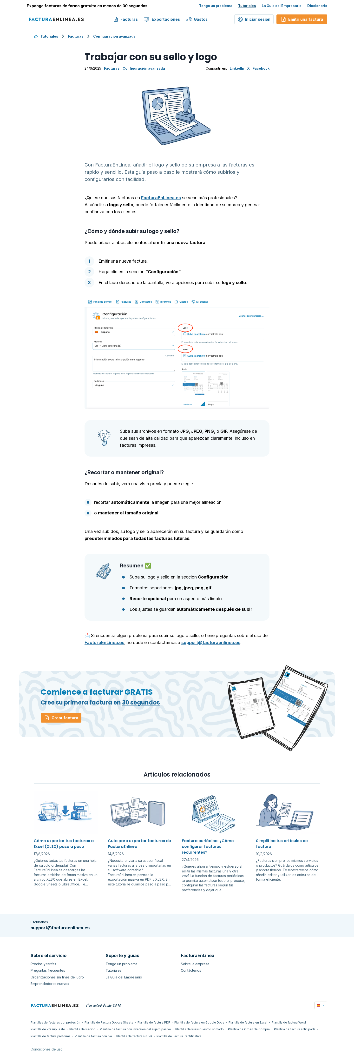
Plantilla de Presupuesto (48, 1029)
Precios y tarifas (43, 964)
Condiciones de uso (47, 1049)
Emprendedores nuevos (50, 984)
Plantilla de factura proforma (51, 1036)
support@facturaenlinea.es (210, 642)
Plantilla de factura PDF (154, 1022)
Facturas (129, 19)
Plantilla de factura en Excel (248, 1022)
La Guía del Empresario (282, 6)
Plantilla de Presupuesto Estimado (199, 1029)
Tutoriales (247, 6)
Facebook (261, 68)
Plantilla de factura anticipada (294, 1029)
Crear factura (65, 717)
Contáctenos (191, 970)
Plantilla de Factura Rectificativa (179, 1036)
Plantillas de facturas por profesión (55, 1022)
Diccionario (317, 6)
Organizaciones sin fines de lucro (57, 977)
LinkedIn (237, 68)
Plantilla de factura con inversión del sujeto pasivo (135, 1029)
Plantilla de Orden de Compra (249, 1029)
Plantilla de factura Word (289, 1022)
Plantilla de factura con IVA (93, 1036)
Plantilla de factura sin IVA (134, 1036)
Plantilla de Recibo (82, 1029)
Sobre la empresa (195, 964)
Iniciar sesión (257, 19)
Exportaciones (166, 19)
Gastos (201, 19)
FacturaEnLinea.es (161, 197)
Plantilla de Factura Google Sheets (109, 1022)
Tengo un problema (215, 6)
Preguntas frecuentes (48, 970)
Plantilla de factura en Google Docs (199, 1022)
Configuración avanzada (114, 36)
